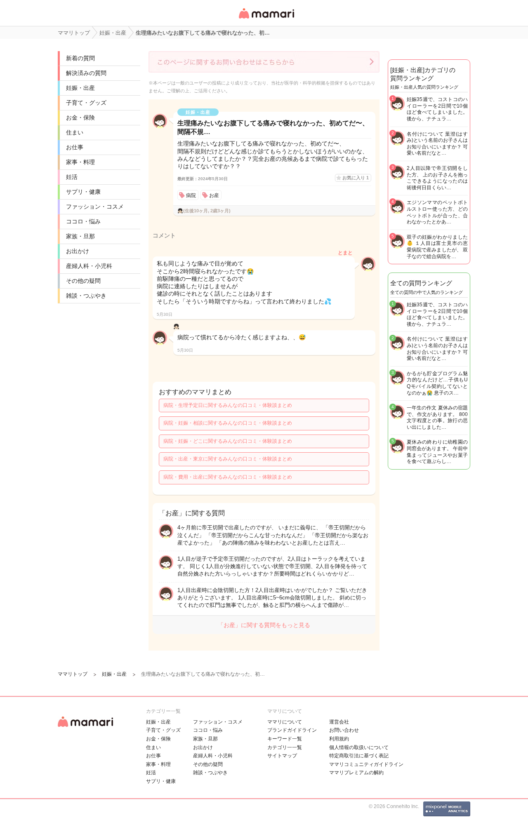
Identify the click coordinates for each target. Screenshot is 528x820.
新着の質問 (80, 58)
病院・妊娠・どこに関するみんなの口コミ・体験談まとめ (227, 441)
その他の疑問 (83, 280)
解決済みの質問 (86, 73)
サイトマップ (282, 756)
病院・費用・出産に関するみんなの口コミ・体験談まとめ (227, 477)
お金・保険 (80, 117)
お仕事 (74, 147)
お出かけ (77, 251)
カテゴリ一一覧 (284, 747)
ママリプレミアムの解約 (356, 772)
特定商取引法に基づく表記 (359, 756)
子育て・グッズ (86, 102)
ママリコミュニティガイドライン (366, 764)
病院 (191, 195)
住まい (74, 132)
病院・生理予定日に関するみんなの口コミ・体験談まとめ (227, 405)
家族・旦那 (80, 236)
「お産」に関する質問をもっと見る (264, 625)
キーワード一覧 (284, 739)
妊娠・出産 (80, 88)
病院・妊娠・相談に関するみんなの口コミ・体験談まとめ (227, 423)
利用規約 (339, 739)
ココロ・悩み (83, 221)
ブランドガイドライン (292, 730)
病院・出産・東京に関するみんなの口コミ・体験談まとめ (227, 459)
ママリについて (284, 722)
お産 (214, 195)
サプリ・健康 (83, 191)
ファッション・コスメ (95, 206)
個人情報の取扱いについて (359, 747)
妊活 (72, 177)
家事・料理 (80, 162)
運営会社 (339, 722)
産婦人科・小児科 (89, 266)
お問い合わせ (344, 730)
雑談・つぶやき (86, 295)
